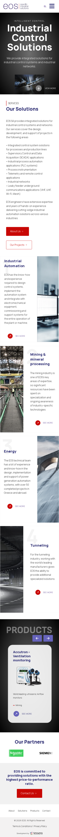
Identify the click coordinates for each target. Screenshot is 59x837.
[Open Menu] (51, 6)
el (45, 6)
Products (34, 810)
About (11, 810)
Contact (46, 810)
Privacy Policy (40, 826)
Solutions (22, 810)
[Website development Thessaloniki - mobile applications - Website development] (36, 833)
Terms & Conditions (22, 826)
